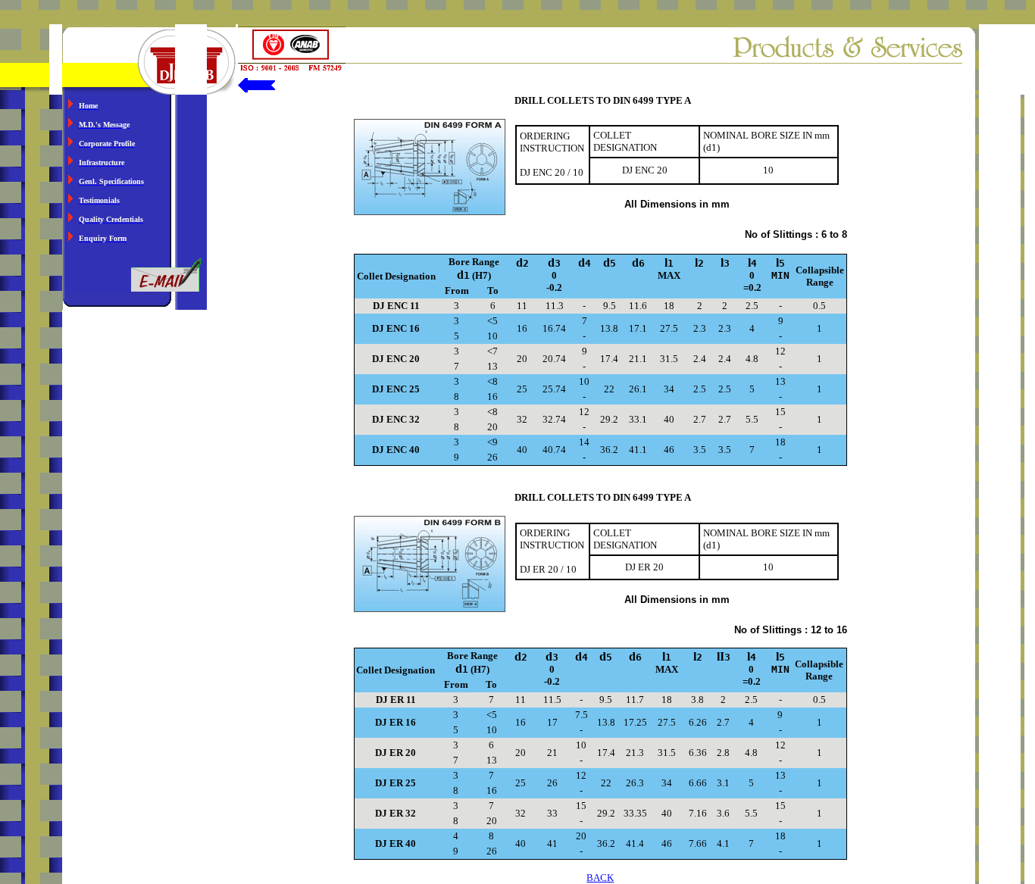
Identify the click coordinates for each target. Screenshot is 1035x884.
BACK (600, 877)
